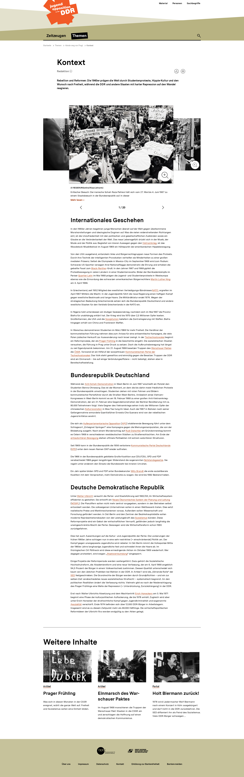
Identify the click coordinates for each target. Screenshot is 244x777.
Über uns (66, 764)
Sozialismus (141, 517)
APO (124, 423)
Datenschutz (102, 764)
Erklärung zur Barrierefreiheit (145, 764)
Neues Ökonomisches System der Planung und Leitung (141, 499)
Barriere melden (174, 764)
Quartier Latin (85, 275)
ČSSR (77, 351)
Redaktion (64, 72)
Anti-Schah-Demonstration (99, 384)
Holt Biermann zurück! (175, 693)
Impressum (83, 764)
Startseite (47, 45)
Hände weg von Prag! (74, 45)
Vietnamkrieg (149, 243)
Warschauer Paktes (161, 348)
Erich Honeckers (143, 593)
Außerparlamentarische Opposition (101, 423)
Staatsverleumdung (117, 553)
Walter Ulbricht (85, 496)
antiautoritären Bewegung (84, 438)
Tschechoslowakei (154, 337)
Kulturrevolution (93, 409)
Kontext (90, 45)
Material (163, 3)
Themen (58, 45)
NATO (155, 290)
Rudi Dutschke (133, 430)
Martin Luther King (160, 279)
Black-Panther (98, 268)
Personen (177, 3)
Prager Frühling (107, 341)
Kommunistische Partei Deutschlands (150, 445)
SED (73, 575)
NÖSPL (75, 503)
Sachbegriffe (193, 3)
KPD (73, 449)
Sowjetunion (112, 319)
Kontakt (120, 764)
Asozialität (76, 604)
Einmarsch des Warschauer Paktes (118, 696)
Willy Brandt (137, 471)
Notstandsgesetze (153, 460)
